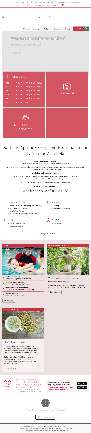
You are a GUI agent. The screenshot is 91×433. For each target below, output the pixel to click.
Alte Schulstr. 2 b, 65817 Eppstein (41, 2)
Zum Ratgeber (55, 292)
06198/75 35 (62, 2)
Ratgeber (47, 29)
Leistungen (37, 29)
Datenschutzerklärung (60, 430)
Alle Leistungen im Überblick (45, 234)
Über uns (26, 29)
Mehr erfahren (11, 368)
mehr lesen (16, 53)
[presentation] (5, 54)
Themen (78, 29)
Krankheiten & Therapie (62, 29)
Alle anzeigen (8, 301)
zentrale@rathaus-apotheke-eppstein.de (44, 5)
